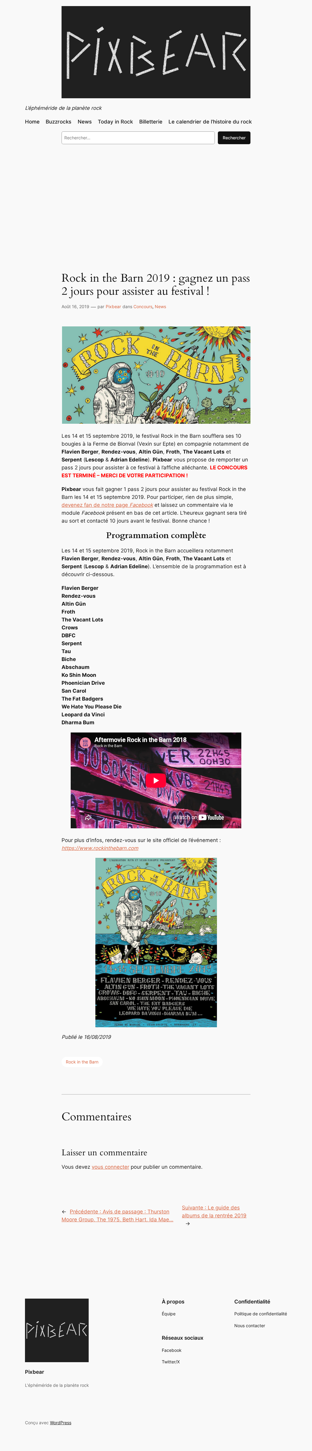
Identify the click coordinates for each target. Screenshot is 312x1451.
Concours (142, 306)
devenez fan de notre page (107, 505)
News (160, 306)
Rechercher (234, 137)
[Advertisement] (156, 198)
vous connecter (110, 1167)
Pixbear (113, 306)
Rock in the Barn (82, 1061)
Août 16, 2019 (75, 306)
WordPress (60, 1422)
